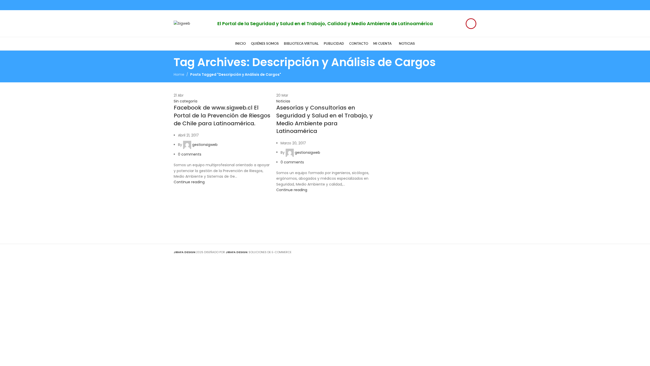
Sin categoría (185, 101)
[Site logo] (182, 23)
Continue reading (189, 182)
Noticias (283, 101)
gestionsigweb (205, 144)
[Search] (471, 24)
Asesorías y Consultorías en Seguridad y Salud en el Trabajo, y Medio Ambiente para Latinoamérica (324, 119)
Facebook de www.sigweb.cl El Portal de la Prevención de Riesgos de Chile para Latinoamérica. (222, 115)
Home (179, 74)
